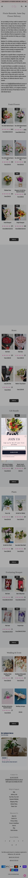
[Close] (25, 436)
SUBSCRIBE (14, 452)
